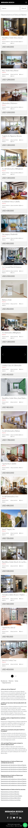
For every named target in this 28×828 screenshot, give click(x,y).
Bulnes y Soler (7, 300)
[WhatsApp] (25, 825)
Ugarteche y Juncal (8, 628)
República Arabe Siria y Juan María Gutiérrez (14, 398)
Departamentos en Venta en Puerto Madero (11, 795)
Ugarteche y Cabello (9, 464)
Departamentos (6, 682)
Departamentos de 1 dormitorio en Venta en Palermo (13, 765)
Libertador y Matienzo (9, 103)
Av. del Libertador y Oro (10, 496)
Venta (16, 681)
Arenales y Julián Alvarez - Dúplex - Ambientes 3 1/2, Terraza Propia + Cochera (14, 595)
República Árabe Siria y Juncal (12, 38)
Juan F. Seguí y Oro (8, 529)
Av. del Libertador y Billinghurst (12, 169)
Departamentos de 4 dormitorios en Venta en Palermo (14, 771)
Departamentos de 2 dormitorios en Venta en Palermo (14, 767)
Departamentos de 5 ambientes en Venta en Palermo (13, 785)
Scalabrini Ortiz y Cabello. (11, 202)
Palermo (4, 8)
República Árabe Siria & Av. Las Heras (14, 562)
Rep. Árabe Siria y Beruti (10, 71)
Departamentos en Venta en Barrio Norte (11, 798)
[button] (3, 25)
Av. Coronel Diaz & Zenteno (12, 267)
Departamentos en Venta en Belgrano (10, 791)
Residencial (4, 681)
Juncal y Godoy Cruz (9, 660)
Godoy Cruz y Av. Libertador (11, 365)
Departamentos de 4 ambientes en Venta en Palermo (13, 783)
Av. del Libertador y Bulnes (11, 431)
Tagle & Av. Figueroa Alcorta (12, 136)
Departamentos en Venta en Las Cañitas (10, 800)
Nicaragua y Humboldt (10, 234)
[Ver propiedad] (14, 27)
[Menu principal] (26, 2)
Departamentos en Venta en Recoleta (10, 793)
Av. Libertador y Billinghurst (11, 333)
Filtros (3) (24, 8)
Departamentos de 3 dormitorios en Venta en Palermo (14, 769)
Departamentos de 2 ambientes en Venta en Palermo (13, 779)
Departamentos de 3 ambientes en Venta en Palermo (13, 781)
